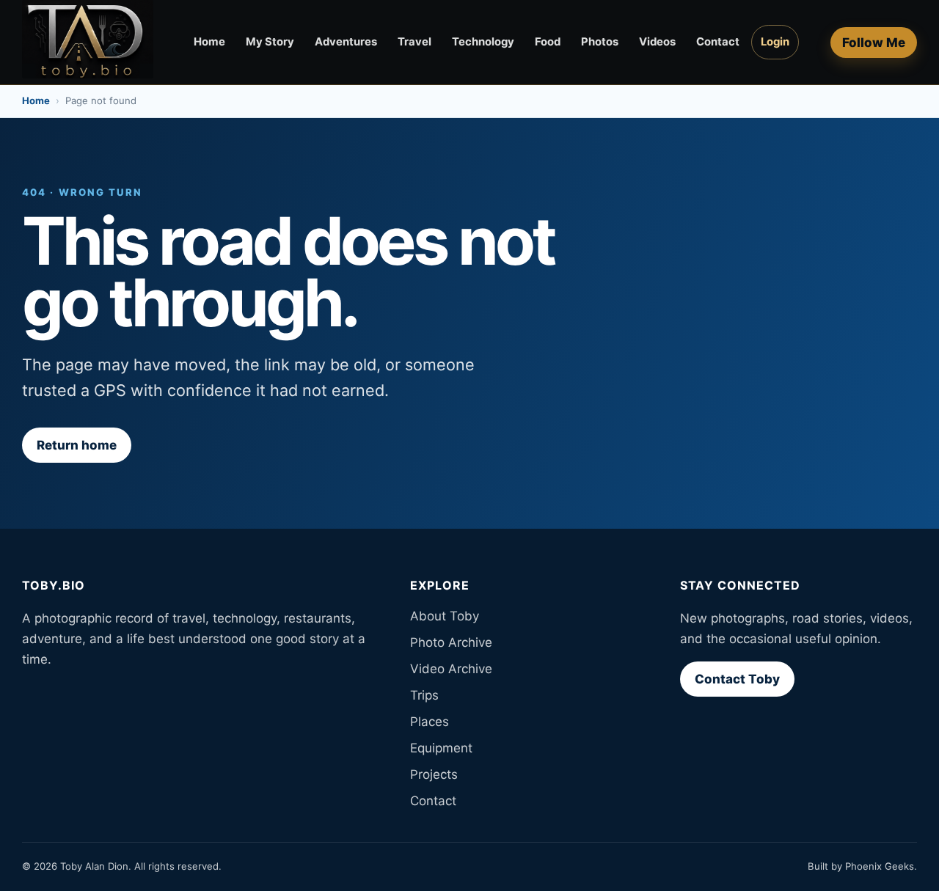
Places (429, 721)
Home (209, 41)
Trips (424, 695)
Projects (434, 774)
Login (775, 41)
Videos (657, 41)
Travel (414, 41)
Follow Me (873, 42)
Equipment (441, 748)
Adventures (346, 41)
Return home (77, 445)
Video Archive (451, 668)
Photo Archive (451, 642)
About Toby (444, 616)
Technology (483, 41)
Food (547, 41)
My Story (270, 41)
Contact (717, 41)
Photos (599, 41)
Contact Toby (737, 679)
